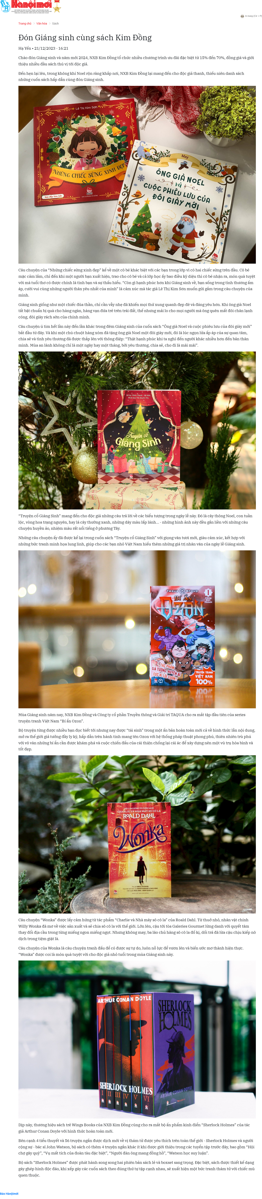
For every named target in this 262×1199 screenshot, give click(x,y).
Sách (55, 23)
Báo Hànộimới (9, 1194)
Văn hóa (41, 23)
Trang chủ (24, 23)
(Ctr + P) (253, 16)
